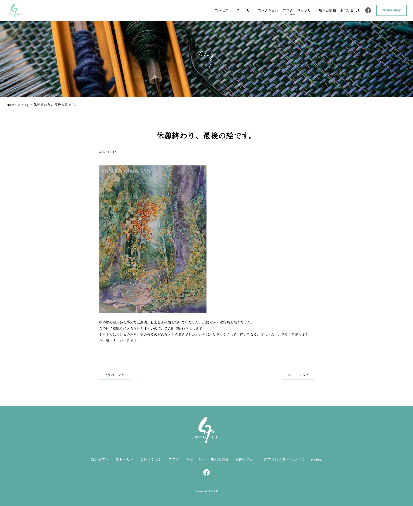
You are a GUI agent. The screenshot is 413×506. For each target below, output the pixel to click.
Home (11, 104)
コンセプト (223, 10)
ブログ (288, 10)
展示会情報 (327, 10)
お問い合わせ (350, 10)
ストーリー (244, 10)
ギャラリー (305, 10)
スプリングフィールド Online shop (293, 459)
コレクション (268, 10)
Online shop (391, 10)
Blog (25, 104)
